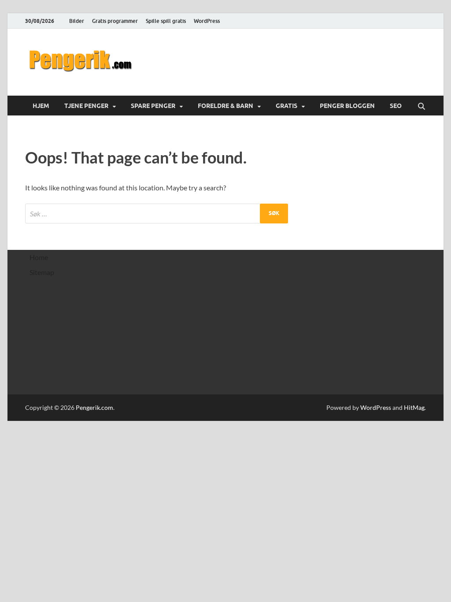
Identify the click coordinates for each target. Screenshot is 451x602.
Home (39, 257)
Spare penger (153, 105)
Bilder (76, 21)
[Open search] (421, 107)
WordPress (207, 21)
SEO (396, 105)
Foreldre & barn (225, 105)
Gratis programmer (115, 21)
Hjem (41, 105)
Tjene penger (86, 105)
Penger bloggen (347, 105)
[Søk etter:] (156, 213)
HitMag (414, 407)
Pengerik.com (94, 407)
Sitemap (42, 272)
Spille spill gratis (166, 21)
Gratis (286, 105)
